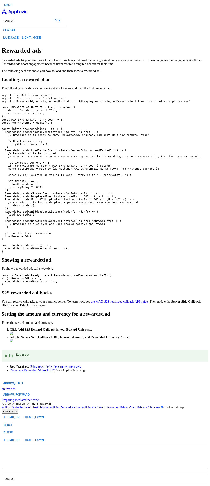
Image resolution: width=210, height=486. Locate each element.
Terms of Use (28, 407)
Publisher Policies (48, 407)
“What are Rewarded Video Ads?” (32, 370)
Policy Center (10, 407)
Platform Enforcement (106, 407)
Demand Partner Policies (76, 407)
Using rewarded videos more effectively (55, 366)
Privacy (125, 407)
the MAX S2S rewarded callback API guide (119, 301)
